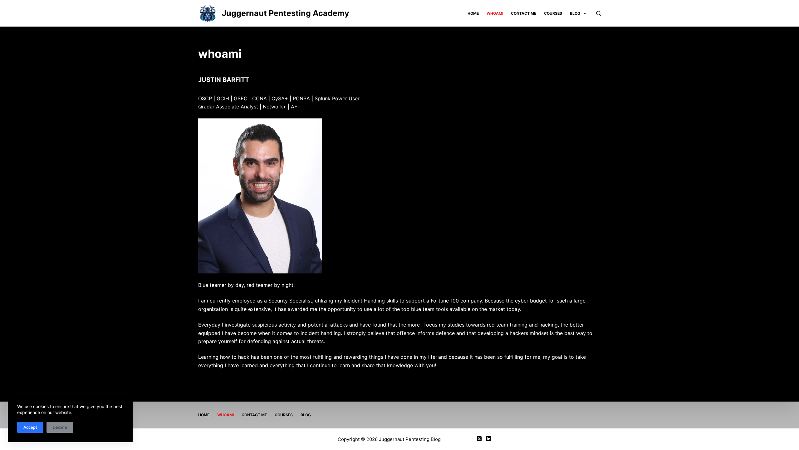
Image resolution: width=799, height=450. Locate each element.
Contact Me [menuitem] (523, 13)
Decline (60, 427)
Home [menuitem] (473, 13)
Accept (30, 427)
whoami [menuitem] (495, 13)
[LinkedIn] (488, 438)
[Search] (598, 13)
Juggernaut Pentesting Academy (285, 13)
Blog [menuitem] (575, 13)
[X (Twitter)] (479, 438)
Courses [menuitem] (553, 13)
